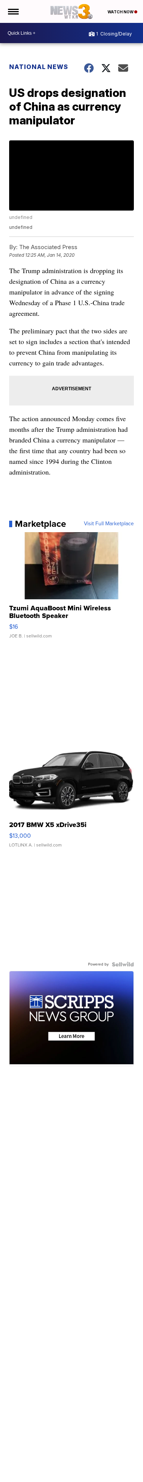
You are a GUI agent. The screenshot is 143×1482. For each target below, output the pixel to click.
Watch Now (121, 12)
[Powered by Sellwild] (123, 964)
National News (38, 67)
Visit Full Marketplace (109, 523)
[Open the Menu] (13, 11)
